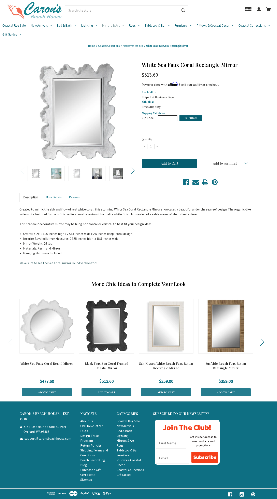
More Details (54, 197)
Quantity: (147, 139)
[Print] (205, 182)
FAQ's (84, 431)
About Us (86, 421)
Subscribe (204, 457)
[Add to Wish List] (52, 349)
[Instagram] (241, 494)
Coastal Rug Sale (14, 25)
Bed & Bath (64, 25)
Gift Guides (9, 34)
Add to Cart (47, 392)
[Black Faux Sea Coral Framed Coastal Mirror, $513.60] (106, 326)
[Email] (195, 182)
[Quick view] (42, 349)
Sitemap (86, 479)
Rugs (132, 25)
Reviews (74, 197)
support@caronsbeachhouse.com (48, 438)
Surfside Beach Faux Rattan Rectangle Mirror (225, 365)
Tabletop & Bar (155, 25)
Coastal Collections (252, 25)
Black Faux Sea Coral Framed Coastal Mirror (106, 365)
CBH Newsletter (91, 426)
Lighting (87, 25)
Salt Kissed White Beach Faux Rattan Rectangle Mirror (166, 365)
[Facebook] (186, 182)
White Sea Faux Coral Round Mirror (46, 363)
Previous (22, 170)
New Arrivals (39, 25)
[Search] (183, 10)
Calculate (191, 118)
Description (30, 197)
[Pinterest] (215, 182)
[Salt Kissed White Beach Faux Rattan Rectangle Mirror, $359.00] (166, 326)
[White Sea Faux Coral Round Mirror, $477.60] (46, 326)
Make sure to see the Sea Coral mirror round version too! (58, 263)
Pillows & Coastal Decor (213, 25)
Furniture (181, 25)
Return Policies (91, 445)
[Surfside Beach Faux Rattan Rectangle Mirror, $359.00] (225, 326)
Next (132, 170)
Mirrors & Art (111, 25)
